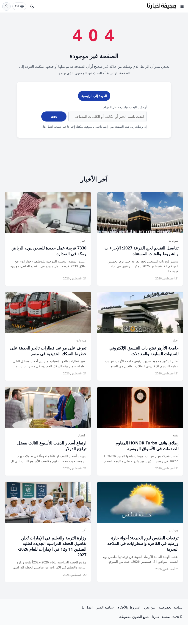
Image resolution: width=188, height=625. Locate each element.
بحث (54, 116)
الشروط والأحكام (129, 607)
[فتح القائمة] (182, 6)
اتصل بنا (87, 607)
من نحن (149, 607)
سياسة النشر (105, 607)
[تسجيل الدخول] (6, 6)
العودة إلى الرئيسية (94, 96)
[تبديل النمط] (32, 6)
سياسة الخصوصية (170, 607)
